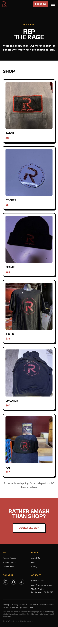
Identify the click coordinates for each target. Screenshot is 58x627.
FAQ (33, 562)
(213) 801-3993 (38, 580)
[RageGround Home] (4, 4)
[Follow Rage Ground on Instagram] (5, 582)
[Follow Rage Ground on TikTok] (21, 582)
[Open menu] (53, 4)
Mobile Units (8, 566)
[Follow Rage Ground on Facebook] (13, 582)
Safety (34, 566)
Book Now (40, 4)
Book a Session (29, 528)
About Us (35, 558)
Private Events (9, 562)
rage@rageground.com (42, 585)
